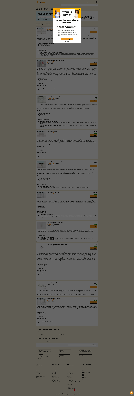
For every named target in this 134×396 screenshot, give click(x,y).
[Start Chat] (131, 392)
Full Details (67, 41)
